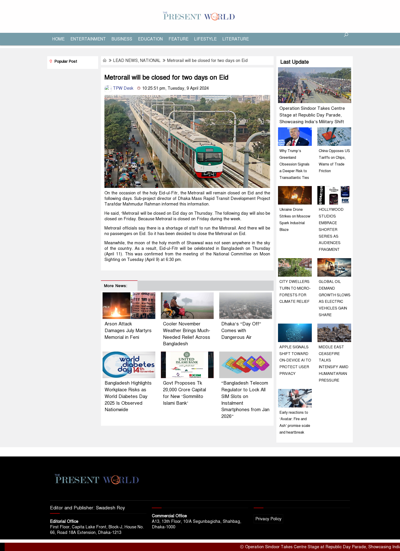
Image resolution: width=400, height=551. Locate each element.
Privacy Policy (268, 518)
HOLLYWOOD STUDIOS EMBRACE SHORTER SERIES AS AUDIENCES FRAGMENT (331, 229)
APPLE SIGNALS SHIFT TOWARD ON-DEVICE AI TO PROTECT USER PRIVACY (295, 360)
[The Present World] (200, 16)
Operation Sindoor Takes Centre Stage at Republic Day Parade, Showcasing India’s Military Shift (312, 115)
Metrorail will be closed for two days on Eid (207, 60)
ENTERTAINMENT (88, 39)
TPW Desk (122, 88)
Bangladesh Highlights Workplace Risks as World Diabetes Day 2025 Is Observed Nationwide (128, 396)
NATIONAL (150, 60)
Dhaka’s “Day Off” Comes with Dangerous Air (241, 330)
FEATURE (178, 39)
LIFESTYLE (205, 39)
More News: (115, 285)
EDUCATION (150, 39)
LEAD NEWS (125, 60)
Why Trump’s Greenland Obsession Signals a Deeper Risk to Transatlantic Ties (294, 164)
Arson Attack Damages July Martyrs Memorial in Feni (128, 330)
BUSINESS (122, 39)
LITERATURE (235, 39)
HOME (58, 39)
